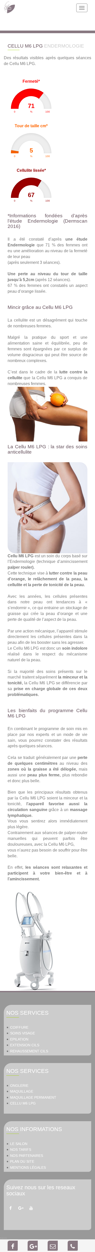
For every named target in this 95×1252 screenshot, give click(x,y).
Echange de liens (3, 1238)
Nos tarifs (20, 1150)
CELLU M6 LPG (23, 1103)
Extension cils (24, 1045)
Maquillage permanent (33, 1097)
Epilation (19, 1039)
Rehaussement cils (29, 1051)
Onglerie (19, 1086)
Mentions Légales (28, 1168)
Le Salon (18, 1144)
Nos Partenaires (26, 1156)
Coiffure (19, 1027)
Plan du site (22, 1161)
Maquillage (21, 1091)
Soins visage (22, 1033)
